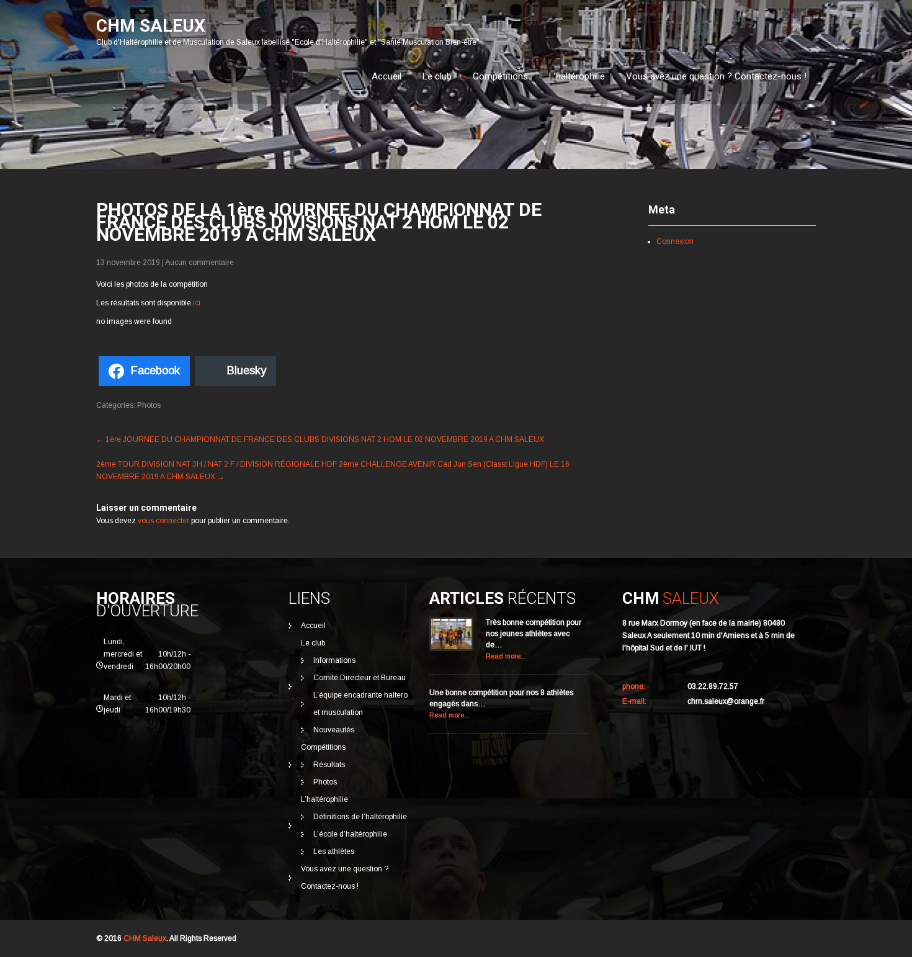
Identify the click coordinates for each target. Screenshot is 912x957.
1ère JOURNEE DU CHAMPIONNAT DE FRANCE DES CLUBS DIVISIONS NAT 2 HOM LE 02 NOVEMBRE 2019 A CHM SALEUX (320, 439)
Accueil (386, 76)
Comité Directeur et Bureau (359, 677)
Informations (334, 660)
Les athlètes (333, 851)
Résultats (329, 764)
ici (196, 303)
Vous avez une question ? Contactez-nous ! (716, 76)
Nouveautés (333, 730)
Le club (437, 76)
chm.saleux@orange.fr (725, 701)
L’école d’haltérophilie (350, 834)
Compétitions (500, 76)
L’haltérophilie (577, 76)
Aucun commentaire (199, 262)
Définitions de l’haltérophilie (360, 816)
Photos (149, 405)
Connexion (675, 241)
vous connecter (163, 520)
